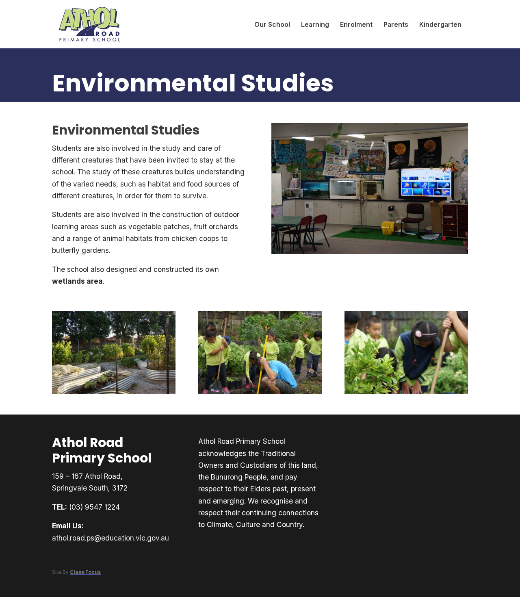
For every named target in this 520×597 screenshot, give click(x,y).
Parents (396, 24)
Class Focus (85, 572)
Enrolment (356, 24)
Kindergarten (440, 24)
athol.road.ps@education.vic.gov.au (110, 538)
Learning (315, 24)
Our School (272, 24)
